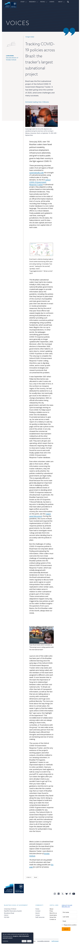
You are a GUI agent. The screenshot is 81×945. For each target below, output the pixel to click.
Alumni (37, 913)
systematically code (36, 173)
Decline (24, 941)
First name (66, 912)
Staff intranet (55, 941)
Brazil (35, 877)
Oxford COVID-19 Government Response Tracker (39, 182)
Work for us (53, 913)
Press (51, 911)
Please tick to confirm (70, 925)
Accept (29, 941)
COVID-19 (28, 877)
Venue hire (53, 917)
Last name (66, 917)
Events (52, 2)
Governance (53, 915)
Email (64, 921)
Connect (37, 911)
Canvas (37, 915)
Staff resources (39, 917)
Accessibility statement (43, 941)
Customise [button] (5, 941)
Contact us (53, 919)
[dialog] (17, 938)
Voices (37, 909)
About (51, 909)
